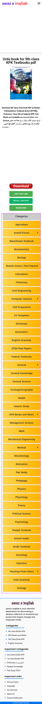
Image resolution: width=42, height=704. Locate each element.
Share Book (21, 208)
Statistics (21, 563)
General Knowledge (22, 373)
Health (21, 398)
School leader (21, 538)
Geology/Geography (21, 389)
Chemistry (21, 282)
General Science (21, 381)
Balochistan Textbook (22, 241)
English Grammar (21, 340)
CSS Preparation (21, 307)
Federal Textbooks (21, 356)
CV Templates (21, 315)
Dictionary (21, 323)
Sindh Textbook (21, 546)
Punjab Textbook (21, 530)
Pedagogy (21, 480)
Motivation (22, 464)
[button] (39, 3)
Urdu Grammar (21, 579)
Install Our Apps (21, 201)
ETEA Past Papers (22, 348)
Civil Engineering (21, 290)
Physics (21, 489)
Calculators (21, 274)
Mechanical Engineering (21, 439)
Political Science (21, 513)
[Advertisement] (21, 32)
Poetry (21, 505)
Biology (21, 257)
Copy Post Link (21, 194)
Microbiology (21, 456)
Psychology (21, 522)
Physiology (21, 497)
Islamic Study (21, 406)
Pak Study (21, 472)
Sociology (21, 555)
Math (21, 431)
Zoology (21, 588)
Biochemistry (21, 249)
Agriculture (21, 224)
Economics (21, 332)
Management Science (21, 423)
